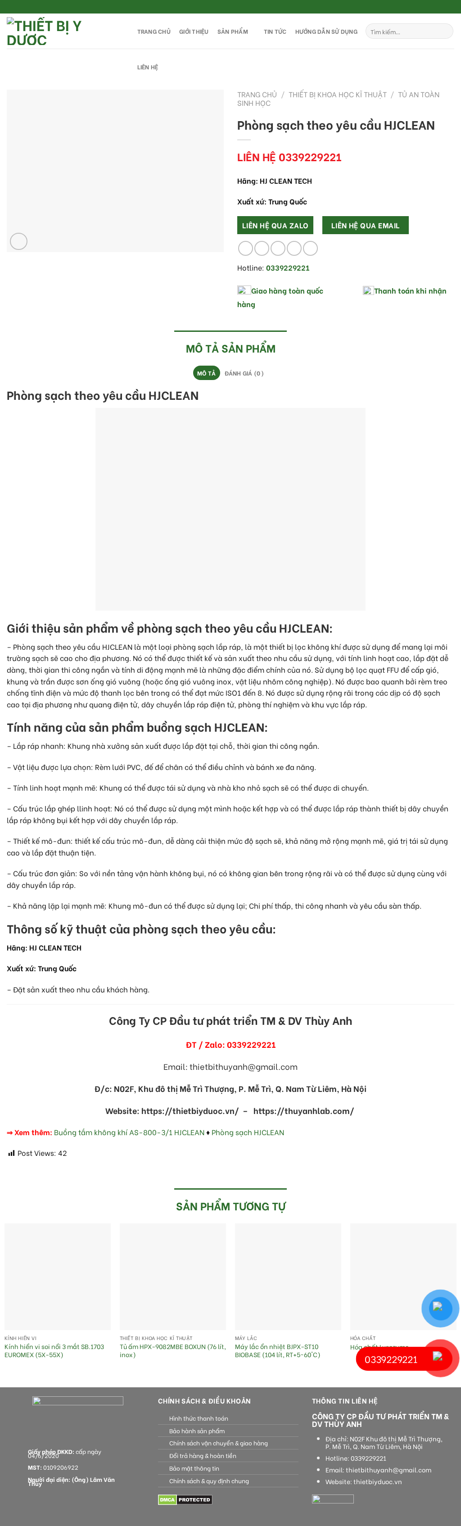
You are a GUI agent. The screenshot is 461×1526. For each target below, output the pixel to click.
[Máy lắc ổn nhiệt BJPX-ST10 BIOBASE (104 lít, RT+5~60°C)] (288, 1276)
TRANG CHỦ (154, 31)
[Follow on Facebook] (424, 7)
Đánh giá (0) (244, 373)
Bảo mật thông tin (194, 1468)
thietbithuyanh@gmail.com (388, 1469)
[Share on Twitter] (261, 248)
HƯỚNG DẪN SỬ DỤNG (326, 31)
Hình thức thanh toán (198, 1418)
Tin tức (275, 31)
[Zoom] (18, 241)
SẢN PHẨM (232, 31)
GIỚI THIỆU (194, 31)
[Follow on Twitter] (441, 7)
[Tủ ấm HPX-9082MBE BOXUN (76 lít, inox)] (173, 1276)
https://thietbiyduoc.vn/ (190, 1110)
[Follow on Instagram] (432, 7)
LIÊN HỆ (147, 67)
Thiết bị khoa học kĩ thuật (338, 94)
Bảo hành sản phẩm (197, 1430)
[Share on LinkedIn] (310, 248)
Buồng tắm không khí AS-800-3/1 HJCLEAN (129, 1132)
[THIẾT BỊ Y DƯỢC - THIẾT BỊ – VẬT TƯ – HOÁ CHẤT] (63, 31)
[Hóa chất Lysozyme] (403, 1276)
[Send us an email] (449, 7)
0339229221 (368, 1458)
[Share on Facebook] (245, 248)
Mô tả (206, 373)
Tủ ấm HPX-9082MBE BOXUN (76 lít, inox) (173, 1350)
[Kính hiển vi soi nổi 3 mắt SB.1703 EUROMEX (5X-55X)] (58, 1276)
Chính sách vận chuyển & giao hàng (218, 1443)
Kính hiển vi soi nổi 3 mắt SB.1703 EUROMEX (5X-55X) (54, 1350)
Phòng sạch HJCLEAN (248, 1132)
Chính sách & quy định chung (209, 1480)
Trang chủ (257, 94)
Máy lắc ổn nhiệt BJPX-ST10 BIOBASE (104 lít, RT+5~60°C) (278, 1350)
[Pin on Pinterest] (294, 248)
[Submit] (445, 31)
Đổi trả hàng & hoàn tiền (202, 1455)
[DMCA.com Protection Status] (185, 1499)
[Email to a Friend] (278, 248)
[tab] (206, 373)
